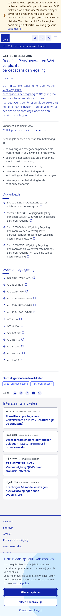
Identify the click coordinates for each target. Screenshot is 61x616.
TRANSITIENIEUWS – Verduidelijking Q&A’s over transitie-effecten (24, 467)
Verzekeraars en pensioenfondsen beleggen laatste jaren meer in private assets (28, 444)
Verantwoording (12, 546)
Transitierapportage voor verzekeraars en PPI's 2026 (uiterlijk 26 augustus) (30, 420)
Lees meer (14, 28)
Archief (7, 533)
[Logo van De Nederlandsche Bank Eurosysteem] (5, 38)
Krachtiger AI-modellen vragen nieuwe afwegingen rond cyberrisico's (27, 491)
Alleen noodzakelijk (30, 602)
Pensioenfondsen (42, 383)
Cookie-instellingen (30, 610)
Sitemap (8, 527)
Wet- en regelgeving (16, 383)
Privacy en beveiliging (15, 540)
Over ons (8, 521)
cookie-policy (21, 583)
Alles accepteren (30, 592)
